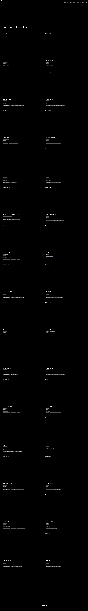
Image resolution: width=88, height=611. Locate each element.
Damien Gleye (47, 302)
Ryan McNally (47, 417)
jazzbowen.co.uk (5, 180)
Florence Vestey (5, 533)
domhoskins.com (5, 411)
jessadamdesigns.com (6, 65)
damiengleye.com (48, 334)
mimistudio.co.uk (5, 103)
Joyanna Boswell (48, 110)
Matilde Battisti (47, 33)
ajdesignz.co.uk (48, 411)
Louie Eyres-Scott (5, 264)
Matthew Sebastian (6, 494)
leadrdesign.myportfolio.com (49, 256)
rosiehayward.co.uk (48, 372)
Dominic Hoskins (5, 379)
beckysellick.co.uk (48, 526)
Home (65, 2)
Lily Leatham (5, 417)
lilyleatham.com (5, 449)
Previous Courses (76, 2)
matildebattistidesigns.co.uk (49, 65)
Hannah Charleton (48, 187)
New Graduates (69, 2)
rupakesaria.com (5, 372)
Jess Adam (4, 33)
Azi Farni (4, 302)
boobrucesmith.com (48, 180)
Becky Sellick (47, 494)
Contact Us (82, 2)
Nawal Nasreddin (5, 456)
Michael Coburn (5, 225)
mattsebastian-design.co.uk (6, 526)
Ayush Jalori (47, 379)
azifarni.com (4, 334)
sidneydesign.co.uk (5, 217)
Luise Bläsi (4, 110)
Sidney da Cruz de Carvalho (7, 187)
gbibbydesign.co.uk (48, 103)
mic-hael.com (5, 257)
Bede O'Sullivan (47, 456)
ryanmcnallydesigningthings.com (50, 448)
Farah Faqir (47, 264)
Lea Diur (46, 225)
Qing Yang (47, 533)
